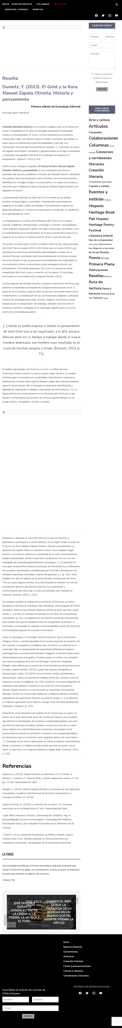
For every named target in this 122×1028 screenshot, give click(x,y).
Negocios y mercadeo (103, 248)
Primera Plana (102, 264)
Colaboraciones (103, 138)
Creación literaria (73, 961)
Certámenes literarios (76, 975)
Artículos (98, 126)
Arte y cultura (99, 120)
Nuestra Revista (72, 947)
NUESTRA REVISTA (22, 4)
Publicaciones (98, 270)
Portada (105, 258)
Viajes (105, 298)
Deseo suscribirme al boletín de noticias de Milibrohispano (103, 78)
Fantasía (107, 200)
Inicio (66, 942)
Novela (104, 252)
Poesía (94, 257)
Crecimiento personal (100, 181)
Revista (107, 276)
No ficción (94, 252)
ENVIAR (102, 89)
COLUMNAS (43, 4)
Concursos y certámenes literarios (101, 157)
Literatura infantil (101, 236)
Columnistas (70, 951)
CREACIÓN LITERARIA (16, 9)
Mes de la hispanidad (101, 240)
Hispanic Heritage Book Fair (102, 212)
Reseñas (96, 275)
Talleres (98, 298)
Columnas (99, 145)
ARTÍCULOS (60, 4)
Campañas (95, 132)
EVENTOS (38, 9)
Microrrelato (93, 244)
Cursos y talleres (73, 971)
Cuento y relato (99, 186)
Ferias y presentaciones (77, 966)
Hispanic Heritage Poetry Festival (101, 225)
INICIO (6, 4)
